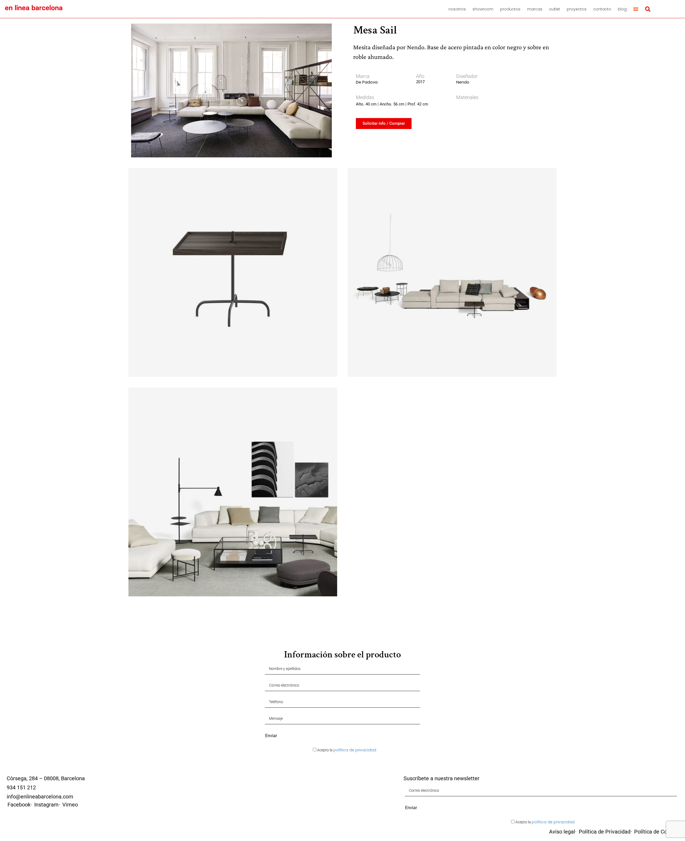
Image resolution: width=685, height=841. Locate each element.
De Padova (367, 82)
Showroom (483, 9)
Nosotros (457, 9)
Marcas (534, 9)
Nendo (462, 82)
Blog (622, 9)
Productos (510, 9)
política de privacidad (354, 750)
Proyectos (577, 9)
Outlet (554, 9)
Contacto (602, 9)
